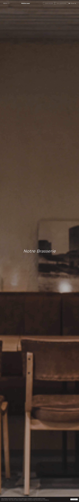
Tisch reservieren (61, 3)
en (73, 3)
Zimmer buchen (49, 3)
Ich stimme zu (74, 499)
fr (75, 3)
